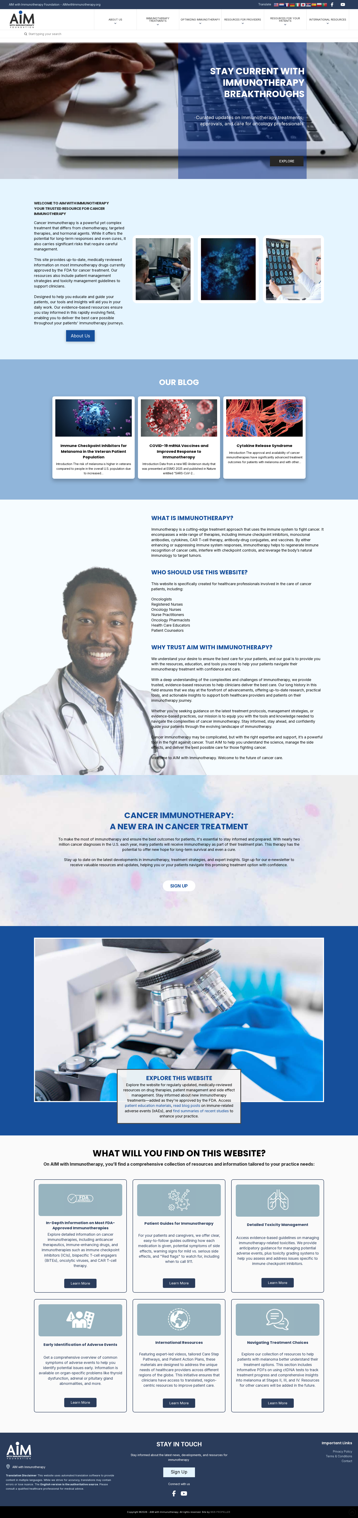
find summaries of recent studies (200, 1111)
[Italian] (298, 4)
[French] (287, 4)
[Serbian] (308, 4)
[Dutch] (281, 4)
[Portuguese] (325, 4)
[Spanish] (314, 4)
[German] (292, 4)
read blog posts (186, 1105)
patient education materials (148, 1105)
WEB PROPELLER (220, 1512)
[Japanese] (303, 4)
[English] (276, 4)
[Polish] (319, 4)
